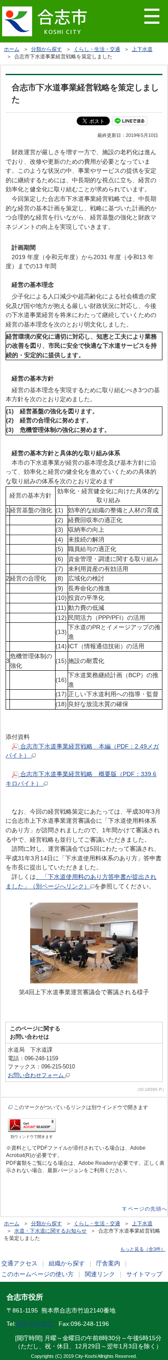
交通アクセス (19, 1263)
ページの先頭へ (147, 1208)
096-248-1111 (34, 1323)
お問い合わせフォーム (36, 1075)
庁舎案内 (108, 1263)
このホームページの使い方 (37, 1274)
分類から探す (46, 49)
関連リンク (100, 1274)
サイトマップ (144, 1274)
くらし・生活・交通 (97, 49)
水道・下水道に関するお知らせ (50, 1231)
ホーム (11, 49)
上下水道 (142, 49)
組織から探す (67, 1263)
